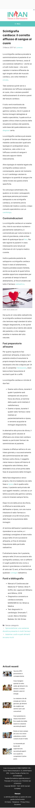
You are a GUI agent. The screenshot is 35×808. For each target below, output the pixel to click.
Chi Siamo (8, 802)
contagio (14, 573)
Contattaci (17, 788)
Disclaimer (17, 804)
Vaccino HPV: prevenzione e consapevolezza (18, 673)
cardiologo (7, 212)
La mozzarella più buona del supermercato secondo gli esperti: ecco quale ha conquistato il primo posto (19, 751)
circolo (5, 80)
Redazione (15, 802)
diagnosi (6, 130)
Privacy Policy (25, 802)
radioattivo (20, 284)
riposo (11, 484)
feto (25, 239)
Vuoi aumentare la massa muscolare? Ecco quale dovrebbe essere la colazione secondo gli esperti (20, 721)
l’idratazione (21, 368)
